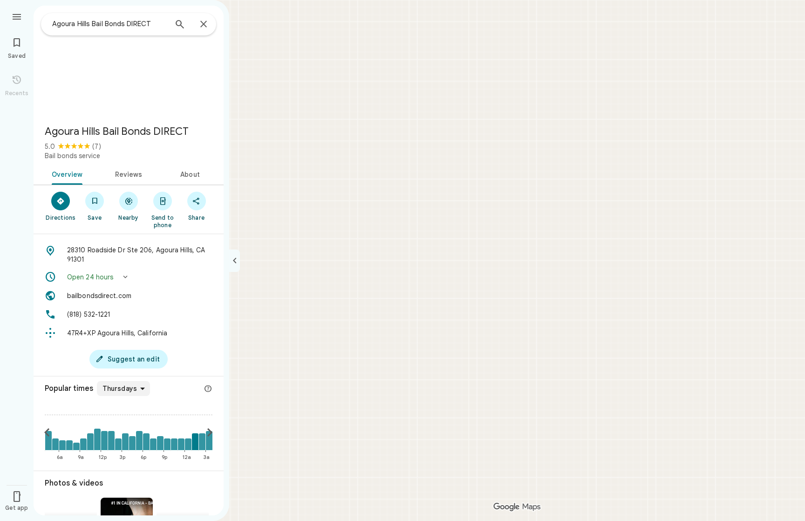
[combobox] (109, 23)
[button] (129, 277)
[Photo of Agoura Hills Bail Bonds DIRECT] (129, 62)
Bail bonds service (72, 156)
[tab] (65, 173)
